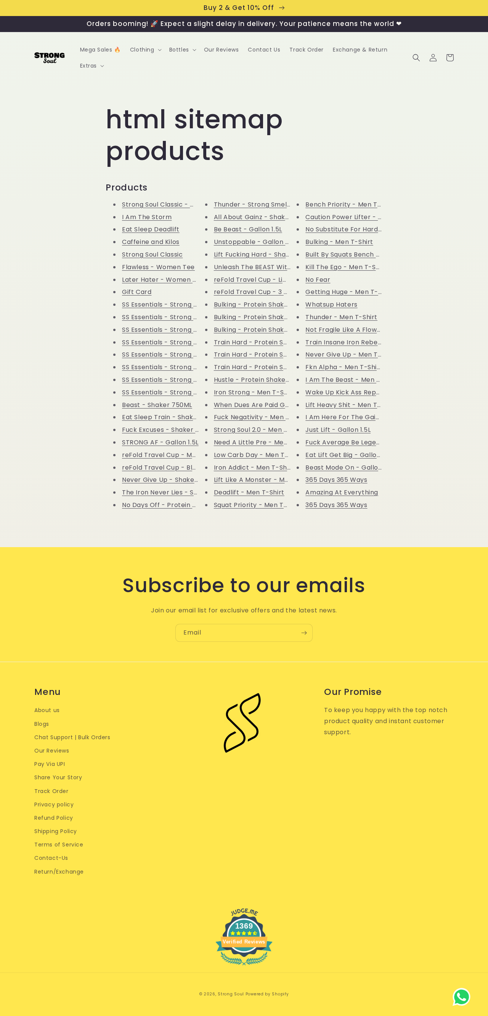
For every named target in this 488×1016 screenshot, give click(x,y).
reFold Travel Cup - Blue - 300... (172, 467)
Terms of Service (58, 844)
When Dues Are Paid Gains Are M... (268, 405)
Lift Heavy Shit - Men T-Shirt (350, 405)
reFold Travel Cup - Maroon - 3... (174, 455)
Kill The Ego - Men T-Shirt (346, 267)
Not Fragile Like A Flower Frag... (354, 329)
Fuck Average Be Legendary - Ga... (360, 442)
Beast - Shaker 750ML (157, 405)
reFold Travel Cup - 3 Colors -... (264, 292)
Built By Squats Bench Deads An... (357, 254)
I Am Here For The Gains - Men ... (357, 417)
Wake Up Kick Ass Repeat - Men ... (359, 392)
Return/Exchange (59, 871)
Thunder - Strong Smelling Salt (263, 204)
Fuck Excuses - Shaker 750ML (169, 429)
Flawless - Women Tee (158, 267)
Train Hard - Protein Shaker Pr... (264, 342)
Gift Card (136, 292)
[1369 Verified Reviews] (244, 966)
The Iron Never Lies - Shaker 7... (172, 492)
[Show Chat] (463, 996)
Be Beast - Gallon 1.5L (248, 229)
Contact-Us (51, 858)
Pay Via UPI (49, 764)
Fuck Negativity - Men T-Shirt (261, 417)
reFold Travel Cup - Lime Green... (266, 279)
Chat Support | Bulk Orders (72, 737)
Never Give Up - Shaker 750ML (171, 479)
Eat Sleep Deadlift (151, 229)
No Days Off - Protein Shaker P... (173, 505)
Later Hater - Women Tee (163, 279)
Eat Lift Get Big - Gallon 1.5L (349, 455)
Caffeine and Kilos (151, 241)
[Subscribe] (303, 633)
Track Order (51, 791)
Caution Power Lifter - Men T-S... (357, 217)
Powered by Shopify (267, 994)
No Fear (317, 279)
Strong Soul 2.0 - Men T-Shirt (260, 429)
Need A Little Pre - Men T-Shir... (263, 442)
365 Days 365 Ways (336, 479)
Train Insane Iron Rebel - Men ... (355, 342)
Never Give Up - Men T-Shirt (350, 354)
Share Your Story (58, 777)
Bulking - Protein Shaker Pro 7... (264, 304)
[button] (145, 50)
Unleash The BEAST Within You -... (266, 267)
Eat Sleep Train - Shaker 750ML (172, 417)
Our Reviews (51, 750)
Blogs (41, 724)
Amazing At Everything (341, 492)
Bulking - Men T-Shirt (339, 241)
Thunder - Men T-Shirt (341, 317)
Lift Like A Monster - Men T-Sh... (264, 479)
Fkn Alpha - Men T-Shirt (343, 367)
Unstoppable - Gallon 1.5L (255, 241)
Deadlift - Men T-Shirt (249, 492)
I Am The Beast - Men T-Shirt (352, 379)
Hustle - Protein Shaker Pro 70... (264, 379)
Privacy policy (54, 804)
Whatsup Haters (331, 304)
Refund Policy (53, 818)
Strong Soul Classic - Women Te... (175, 204)
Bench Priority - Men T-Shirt (350, 204)
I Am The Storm (147, 217)
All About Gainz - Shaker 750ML (264, 217)
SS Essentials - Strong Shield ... (170, 304)
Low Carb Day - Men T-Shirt (258, 455)
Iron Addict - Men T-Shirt (254, 467)
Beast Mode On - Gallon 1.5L (349, 467)
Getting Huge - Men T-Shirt (349, 292)
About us (47, 710)
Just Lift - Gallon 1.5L (338, 429)
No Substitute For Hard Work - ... (356, 229)
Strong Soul (231, 994)
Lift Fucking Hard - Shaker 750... (264, 254)
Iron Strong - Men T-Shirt (254, 392)
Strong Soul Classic (152, 254)
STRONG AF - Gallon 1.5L (160, 442)
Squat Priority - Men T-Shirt (258, 505)
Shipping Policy (55, 831)
